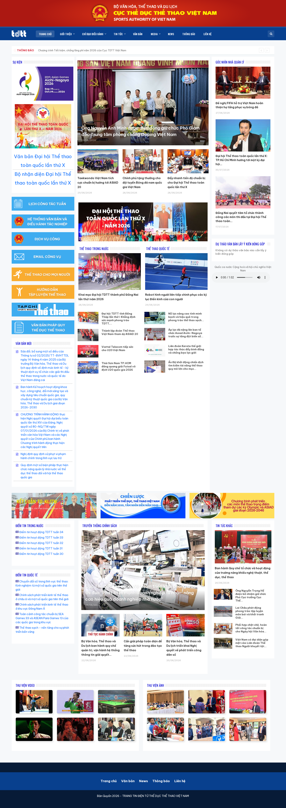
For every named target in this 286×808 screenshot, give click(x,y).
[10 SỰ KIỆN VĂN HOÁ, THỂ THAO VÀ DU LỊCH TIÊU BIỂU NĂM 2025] (34, 719)
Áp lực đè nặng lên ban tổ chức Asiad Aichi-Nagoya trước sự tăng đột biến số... (185, 333)
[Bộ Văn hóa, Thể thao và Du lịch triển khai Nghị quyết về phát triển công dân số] (185, 625)
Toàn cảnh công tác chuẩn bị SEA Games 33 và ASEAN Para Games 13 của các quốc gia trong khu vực (42, 618)
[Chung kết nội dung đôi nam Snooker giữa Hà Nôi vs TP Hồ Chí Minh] (116, 692)
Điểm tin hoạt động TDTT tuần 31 (41, 548)
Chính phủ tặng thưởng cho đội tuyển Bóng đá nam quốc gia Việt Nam (142, 182)
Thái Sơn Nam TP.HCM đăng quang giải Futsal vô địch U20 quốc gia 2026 (119, 366)
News (143, 781)
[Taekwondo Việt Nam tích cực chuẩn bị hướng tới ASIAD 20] (97, 161)
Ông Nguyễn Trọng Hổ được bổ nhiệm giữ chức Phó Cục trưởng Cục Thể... (250, 595)
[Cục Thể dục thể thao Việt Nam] (19, 34)
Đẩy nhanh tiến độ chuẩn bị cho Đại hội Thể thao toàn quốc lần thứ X (186, 182)
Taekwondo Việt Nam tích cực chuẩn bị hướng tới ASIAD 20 (97, 182)
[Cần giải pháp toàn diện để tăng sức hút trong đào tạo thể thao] (143, 625)
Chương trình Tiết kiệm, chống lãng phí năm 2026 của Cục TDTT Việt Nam (82, 50)
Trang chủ (109, 781)
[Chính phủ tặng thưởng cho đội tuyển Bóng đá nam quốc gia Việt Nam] (143, 161)
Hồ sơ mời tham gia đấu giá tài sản (37, 50)
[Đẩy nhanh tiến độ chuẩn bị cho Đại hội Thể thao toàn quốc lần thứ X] (188, 161)
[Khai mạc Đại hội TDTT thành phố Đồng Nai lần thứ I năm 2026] (109, 271)
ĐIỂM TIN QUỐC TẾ (27, 575)
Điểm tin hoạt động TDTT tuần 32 (41, 543)
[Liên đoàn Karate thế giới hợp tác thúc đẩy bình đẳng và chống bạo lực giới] (154, 350)
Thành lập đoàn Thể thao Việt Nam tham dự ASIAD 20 (120, 332)
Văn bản (128, 781)
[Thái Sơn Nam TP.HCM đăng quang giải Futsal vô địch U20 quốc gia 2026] (88, 367)
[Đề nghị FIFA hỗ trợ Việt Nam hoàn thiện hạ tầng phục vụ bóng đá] (243, 66)
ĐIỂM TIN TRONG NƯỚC (29, 525)
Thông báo (161, 781)
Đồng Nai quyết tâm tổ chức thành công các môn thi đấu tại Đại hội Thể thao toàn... (241, 217)
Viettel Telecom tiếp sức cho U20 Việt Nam (117, 348)
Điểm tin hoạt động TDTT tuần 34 (41, 532)
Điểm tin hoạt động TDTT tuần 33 (41, 537)
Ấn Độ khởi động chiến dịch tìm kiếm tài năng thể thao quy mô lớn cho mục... (186, 365)
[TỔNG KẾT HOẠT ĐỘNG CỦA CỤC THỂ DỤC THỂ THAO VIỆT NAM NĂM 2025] (116, 719)
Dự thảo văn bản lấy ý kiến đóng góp (240, 244)
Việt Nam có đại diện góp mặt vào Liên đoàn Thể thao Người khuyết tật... (251, 643)
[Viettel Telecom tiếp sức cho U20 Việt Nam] (88, 351)
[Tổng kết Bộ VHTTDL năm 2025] (75, 692)
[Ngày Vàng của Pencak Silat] (34, 692)
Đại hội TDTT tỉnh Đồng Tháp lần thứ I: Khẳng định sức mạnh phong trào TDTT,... (118, 318)
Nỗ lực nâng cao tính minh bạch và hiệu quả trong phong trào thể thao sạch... (186, 317)
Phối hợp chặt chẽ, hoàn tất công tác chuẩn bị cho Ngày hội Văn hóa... (251, 628)
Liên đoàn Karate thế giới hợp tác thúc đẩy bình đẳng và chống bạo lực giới (186, 349)
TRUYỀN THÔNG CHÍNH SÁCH (99, 525)
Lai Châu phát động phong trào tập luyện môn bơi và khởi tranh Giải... (249, 612)
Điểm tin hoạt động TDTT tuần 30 (41, 554)
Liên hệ (179, 781)
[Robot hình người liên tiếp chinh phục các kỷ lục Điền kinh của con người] (176, 271)
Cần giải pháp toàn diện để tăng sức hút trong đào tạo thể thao (143, 646)
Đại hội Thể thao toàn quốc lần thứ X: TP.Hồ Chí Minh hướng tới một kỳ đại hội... (242, 160)
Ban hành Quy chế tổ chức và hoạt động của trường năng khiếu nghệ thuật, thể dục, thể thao (242, 573)
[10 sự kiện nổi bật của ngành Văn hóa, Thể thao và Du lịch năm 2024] (75, 719)
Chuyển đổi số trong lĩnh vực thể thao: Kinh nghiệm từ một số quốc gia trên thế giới (42, 585)
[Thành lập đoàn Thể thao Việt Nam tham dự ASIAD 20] (88, 335)
